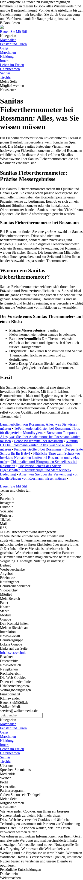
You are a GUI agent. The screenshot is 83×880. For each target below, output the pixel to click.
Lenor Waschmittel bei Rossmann (38, 441)
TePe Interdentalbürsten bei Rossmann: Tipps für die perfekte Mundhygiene (40, 430)
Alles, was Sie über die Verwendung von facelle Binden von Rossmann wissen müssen (39, 476)
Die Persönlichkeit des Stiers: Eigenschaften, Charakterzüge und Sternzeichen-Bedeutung (35, 470)
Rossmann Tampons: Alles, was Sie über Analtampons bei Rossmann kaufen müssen (40, 437)
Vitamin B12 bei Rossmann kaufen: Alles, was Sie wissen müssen (39, 445)
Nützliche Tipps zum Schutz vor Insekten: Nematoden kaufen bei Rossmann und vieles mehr (40, 457)
